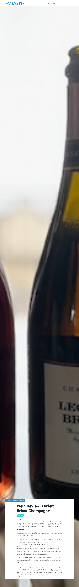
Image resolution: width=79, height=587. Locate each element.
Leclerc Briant (31, 523)
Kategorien (55, 3)
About (70, 3)
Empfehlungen (16, 500)
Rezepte (64, 3)
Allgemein (8, 500)
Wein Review (21, 500)
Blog (49, 3)
